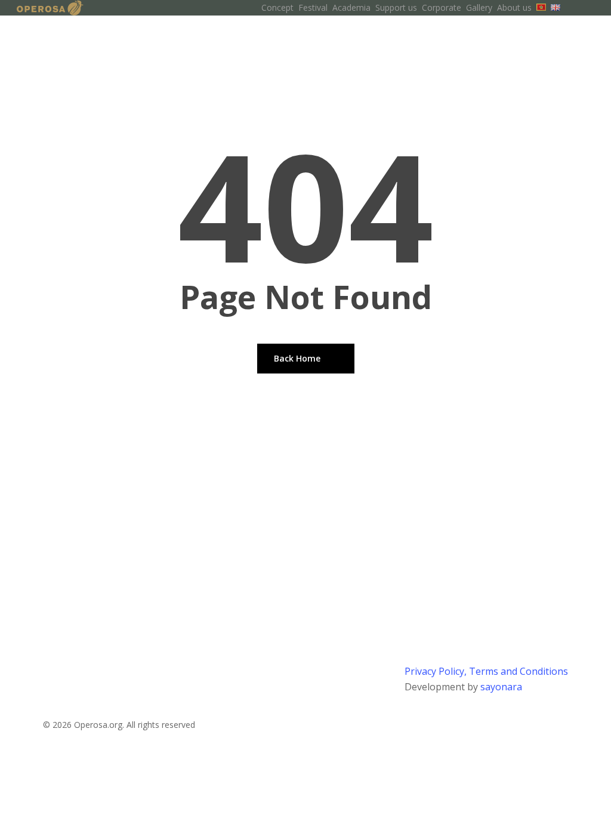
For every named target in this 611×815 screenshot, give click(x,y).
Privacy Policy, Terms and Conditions (486, 671)
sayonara (501, 686)
